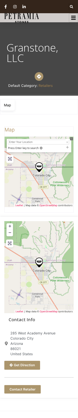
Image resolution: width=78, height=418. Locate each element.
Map (10, 130)
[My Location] (41, 148)
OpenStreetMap (48, 205)
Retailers (46, 85)
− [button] (9, 232)
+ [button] (9, 226)
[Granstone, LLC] (39, 167)
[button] (71, 6)
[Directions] (39, 76)
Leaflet (19, 205)
